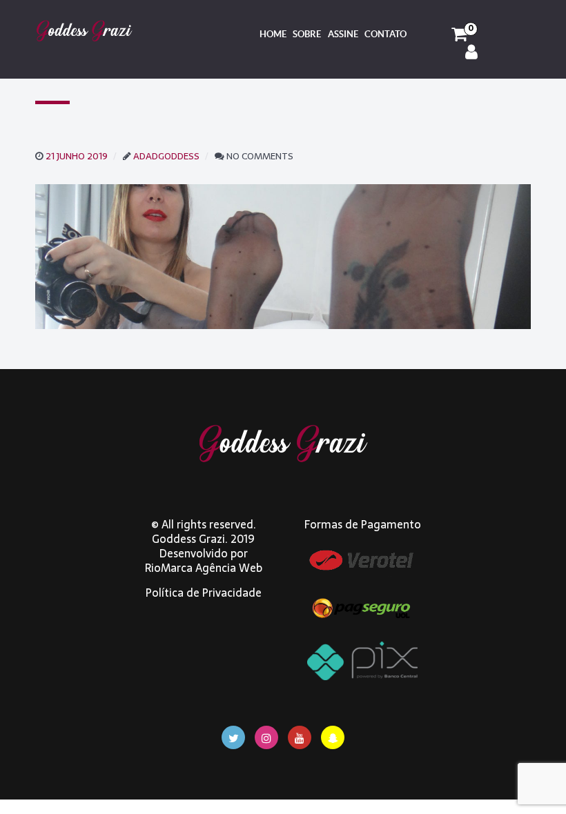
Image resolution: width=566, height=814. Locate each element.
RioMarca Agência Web (203, 568)
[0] (459, 34)
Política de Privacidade (204, 593)
